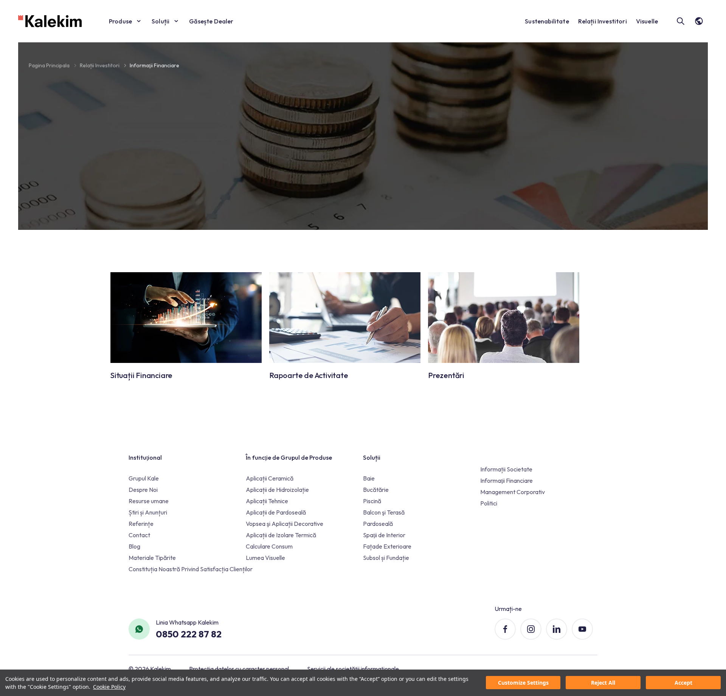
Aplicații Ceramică (269, 478)
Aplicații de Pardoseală (276, 512)
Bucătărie (376, 489)
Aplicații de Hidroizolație (277, 489)
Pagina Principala (50, 65)
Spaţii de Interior (384, 535)
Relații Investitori (602, 21)
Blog (134, 546)
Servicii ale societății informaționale (353, 669)
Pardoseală (378, 523)
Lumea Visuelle (265, 557)
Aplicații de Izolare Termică (281, 535)
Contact (139, 535)
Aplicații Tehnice (267, 501)
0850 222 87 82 (189, 634)
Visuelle (647, 21)
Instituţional (145, 457)
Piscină (372, 501)
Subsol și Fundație (386, 557)
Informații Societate (506, 469)
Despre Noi (143, 489)
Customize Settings (523, 683)
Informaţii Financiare (154, 65)
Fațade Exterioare (387, 546)
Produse (120, 21)
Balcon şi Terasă (384, 512)
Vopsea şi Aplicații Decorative (284, 523)
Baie (369, 478)
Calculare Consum (269, 546)
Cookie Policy (109, 686)
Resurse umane (149, 501)
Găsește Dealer (211, 21)
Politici (488, 503)
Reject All (603, 683)
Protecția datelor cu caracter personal (239, 669)
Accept (683, 683)
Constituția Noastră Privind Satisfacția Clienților (191, 569)
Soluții (160, 21)
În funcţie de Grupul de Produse (289, 457)
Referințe (141, 523)
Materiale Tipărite (152, 557)
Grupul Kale (144, 478)
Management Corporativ (512, 492)
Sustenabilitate (547, 21)
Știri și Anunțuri (148, 512)
